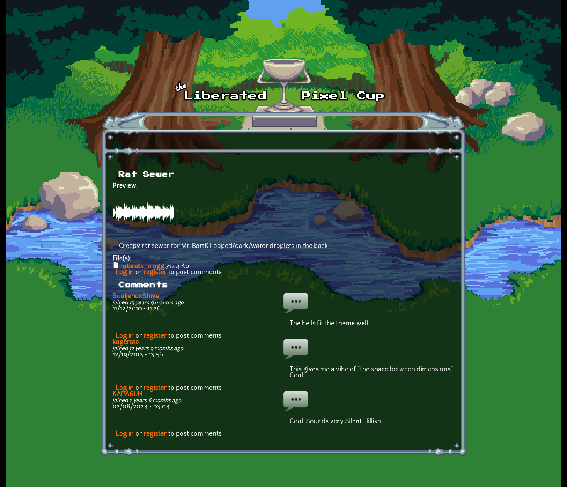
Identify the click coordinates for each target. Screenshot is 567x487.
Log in (125, 273)
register (155, 273)
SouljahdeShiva (136, 296)
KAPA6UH (127, 394)
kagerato (126, 342)
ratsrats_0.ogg (142, 266)
